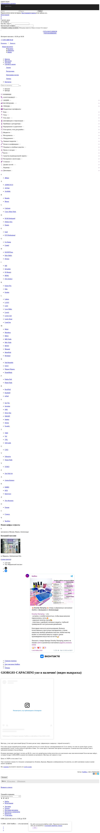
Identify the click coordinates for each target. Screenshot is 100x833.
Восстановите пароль (29, 13)
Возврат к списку (6, 787)
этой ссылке (28, 767)
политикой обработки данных (53, 825)
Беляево (10, 49)
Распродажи (10, 71)
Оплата (7, 808)
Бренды (7, 59)
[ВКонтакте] (94, 774)
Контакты (8, 82)
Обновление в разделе (8, 3)
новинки (6, 767)
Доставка (8, 62)
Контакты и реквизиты (12, 812)
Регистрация (5, 15)
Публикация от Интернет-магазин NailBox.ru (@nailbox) (20, 736)
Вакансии (8, 813)
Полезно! (4, 777)
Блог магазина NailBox (12, 664)
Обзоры (7, 668)
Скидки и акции (10, 64)
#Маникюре (21, 781)
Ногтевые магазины (11, 810)
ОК (35, 828)
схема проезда (6, 559)
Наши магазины (7, 46)
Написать (12, 43)
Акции (8, 67)
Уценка (8, 78)
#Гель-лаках (11, 781)
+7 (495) (7, 40)
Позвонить (4, 43)
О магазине (8, 815)
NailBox (85, 772)
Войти (7, 801)
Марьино (11, 50)
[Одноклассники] (96, 774)
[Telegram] (6, 798)
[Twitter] (98, 774)
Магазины (8, 61)
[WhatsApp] (8, 798)
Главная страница (11, 661)
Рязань (9, 52)
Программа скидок (12, 75)
